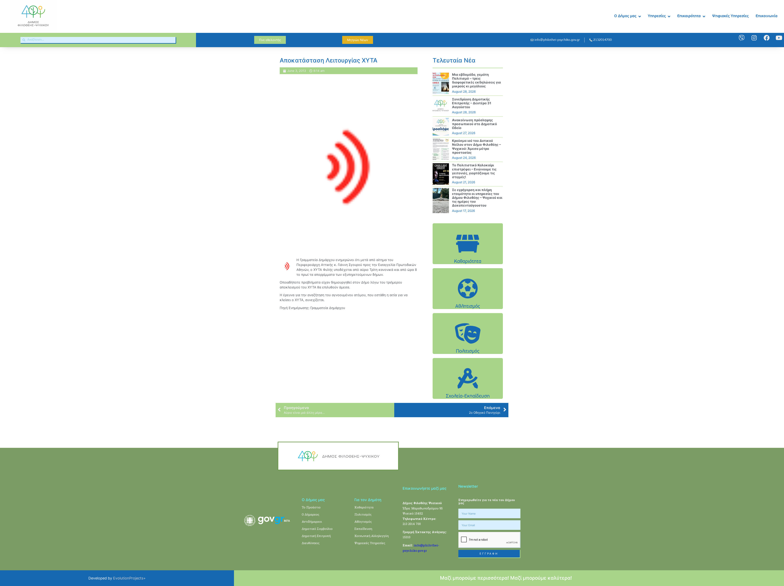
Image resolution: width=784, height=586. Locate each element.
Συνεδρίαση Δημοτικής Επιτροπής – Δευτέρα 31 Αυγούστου (471, 103)
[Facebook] (767, 38)
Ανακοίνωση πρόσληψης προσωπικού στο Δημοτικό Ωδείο (474, 124)
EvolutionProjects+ (129, 578)
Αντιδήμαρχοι (312, 521)
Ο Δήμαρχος (310, 514)
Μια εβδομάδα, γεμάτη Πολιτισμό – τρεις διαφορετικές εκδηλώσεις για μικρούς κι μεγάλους (476, 80)
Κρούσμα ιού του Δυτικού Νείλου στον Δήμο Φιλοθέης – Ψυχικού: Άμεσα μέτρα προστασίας (476, 147)
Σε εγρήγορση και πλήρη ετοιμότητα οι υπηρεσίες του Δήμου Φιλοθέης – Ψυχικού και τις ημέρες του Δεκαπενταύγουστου (477, 198)
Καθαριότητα (364, 507)
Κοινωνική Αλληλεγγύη (371, 536)
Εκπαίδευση (363, 529)
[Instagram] (754, 38)
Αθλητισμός (363, 521)
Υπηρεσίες (657, 16)
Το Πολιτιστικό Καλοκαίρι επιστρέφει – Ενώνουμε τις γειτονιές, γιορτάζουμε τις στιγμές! (474, 171)
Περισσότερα (468, 254)
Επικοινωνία (766, 16)
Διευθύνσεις (311, 543)
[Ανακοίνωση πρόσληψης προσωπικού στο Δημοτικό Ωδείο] (441, 127)
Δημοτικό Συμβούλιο (317, 529)
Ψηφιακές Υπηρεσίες (730, 16)
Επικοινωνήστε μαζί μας (425, 488)
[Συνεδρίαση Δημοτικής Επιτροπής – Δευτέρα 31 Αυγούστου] (441, 106)
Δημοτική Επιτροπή (316, 536)
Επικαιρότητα (689, 16)
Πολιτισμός (363, 514)
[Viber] (742, 38)
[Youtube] (779, 38)
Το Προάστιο (311, 507)
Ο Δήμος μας (625, 16)
